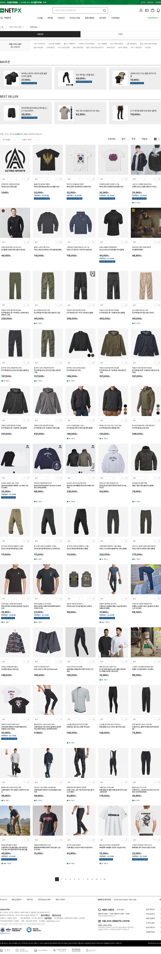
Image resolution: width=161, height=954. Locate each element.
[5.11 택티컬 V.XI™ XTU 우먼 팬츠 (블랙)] (80, 286)
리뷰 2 (138, 203)
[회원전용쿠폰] (147, 10)
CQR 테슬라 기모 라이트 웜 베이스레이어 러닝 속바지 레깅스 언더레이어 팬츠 (47, 728)
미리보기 (24, 179)
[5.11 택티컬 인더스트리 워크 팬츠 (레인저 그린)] (48, 343)
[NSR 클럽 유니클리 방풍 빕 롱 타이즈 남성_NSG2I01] (113, 763)
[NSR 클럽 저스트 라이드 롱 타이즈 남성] (113, 700)
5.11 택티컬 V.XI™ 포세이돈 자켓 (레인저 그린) (112, 371)
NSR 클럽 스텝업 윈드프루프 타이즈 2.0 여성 (80, 670)
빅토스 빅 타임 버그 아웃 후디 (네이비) (79, 250)
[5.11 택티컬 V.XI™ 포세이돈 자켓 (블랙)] (15, 401)
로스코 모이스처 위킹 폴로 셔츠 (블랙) (111, 250)
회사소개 (3, 900)
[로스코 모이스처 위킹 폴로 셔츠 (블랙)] (113, 223)
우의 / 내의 (136, 47)
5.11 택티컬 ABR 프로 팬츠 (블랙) (143, 111)
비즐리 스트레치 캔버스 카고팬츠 (142, 669)
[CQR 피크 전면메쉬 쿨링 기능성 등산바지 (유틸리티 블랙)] (113, 579)
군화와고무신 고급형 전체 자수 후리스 (144, 187)
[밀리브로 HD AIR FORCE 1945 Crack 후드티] (113, 459)
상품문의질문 (150, 932)
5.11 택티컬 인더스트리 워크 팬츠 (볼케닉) (15, 370)
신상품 (40, 18)
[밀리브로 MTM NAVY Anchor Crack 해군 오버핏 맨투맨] (48, 459)
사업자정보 (48, 918)
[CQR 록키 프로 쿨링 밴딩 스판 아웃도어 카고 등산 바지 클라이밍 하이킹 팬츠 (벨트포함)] (15, 821)
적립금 (144, 139)
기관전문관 (115, 18)
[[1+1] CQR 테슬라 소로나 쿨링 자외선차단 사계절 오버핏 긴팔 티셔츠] (113, 642)
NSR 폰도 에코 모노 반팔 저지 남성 (78, 727)
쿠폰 (133, 139)
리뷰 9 (9, 863)
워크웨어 (102, 18)
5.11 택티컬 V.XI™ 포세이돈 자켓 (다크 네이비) (145, 371)
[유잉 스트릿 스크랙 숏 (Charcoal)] (48, 642)
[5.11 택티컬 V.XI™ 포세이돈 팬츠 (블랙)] (113, 286)
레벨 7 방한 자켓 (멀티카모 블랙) (142, 486)
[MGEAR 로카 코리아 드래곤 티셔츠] (146, 821)
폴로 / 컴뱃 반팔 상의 (94, 47)
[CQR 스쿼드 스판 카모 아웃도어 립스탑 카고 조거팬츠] (80, 763)
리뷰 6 (7, 381)
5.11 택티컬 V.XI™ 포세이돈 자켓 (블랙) (14, 428)
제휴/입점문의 (16, 900)
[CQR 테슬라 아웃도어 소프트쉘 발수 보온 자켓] (48, 763)
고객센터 (158, 2)
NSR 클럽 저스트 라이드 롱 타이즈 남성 (112, 727)
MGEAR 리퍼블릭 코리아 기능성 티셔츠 (112, 848)
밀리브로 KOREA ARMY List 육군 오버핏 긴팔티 (14, 487)
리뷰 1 (40, 559)
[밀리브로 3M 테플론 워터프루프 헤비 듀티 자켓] (80, 459)
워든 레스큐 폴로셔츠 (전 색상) (87, 111)
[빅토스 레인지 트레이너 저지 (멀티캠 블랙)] (48, 223)
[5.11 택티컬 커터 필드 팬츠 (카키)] (146, 286)
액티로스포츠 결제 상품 (8, 187)
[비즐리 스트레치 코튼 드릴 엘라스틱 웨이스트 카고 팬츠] (146, 579)
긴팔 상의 (131, 44)
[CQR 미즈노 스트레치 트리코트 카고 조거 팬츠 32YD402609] (146, 763)
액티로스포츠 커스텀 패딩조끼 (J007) (79, 606)
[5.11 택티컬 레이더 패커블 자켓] (113, 401)
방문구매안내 (45, 915)
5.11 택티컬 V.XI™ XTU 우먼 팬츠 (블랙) (80, 313)
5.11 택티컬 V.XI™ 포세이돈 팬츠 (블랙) (112, 313)
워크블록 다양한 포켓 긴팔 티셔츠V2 (13, 250)
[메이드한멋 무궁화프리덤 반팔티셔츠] (113, 160)
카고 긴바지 (64, 47)
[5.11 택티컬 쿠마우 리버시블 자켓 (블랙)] (80, 401)
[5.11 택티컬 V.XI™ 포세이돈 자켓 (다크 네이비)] (146, 343)
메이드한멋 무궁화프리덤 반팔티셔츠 (111, 187)
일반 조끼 (38, 47)
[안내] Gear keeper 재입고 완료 (125, 900)
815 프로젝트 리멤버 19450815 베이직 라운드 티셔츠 (47, 607)
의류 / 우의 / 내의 (15, 27)
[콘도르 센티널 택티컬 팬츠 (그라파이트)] (48, 522)
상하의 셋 (122, 47)
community (152, 18)
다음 (101, 879)
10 (96, 879)
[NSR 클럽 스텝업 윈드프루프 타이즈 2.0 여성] (80, 642)
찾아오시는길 (56, 915)
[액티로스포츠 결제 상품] (15, 160)
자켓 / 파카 (39, 44)
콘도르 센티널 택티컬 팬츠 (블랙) (77, 549)
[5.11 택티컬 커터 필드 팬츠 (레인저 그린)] (48, 286)
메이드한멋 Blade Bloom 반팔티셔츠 (46, 187)
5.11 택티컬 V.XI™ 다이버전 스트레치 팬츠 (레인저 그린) (15, 314)
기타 (148, 47)
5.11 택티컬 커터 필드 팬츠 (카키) (143, 313)
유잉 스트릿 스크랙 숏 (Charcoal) (45, 669)
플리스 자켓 (69, 44)
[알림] (158, 10)
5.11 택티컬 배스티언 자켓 (140, 428)
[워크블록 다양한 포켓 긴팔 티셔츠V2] (15, 223)
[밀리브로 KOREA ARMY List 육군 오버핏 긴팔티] (15, 459)
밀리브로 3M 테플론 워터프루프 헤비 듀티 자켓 (80, 487)
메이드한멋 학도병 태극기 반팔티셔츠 (79, 187)
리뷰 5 (73, 381)
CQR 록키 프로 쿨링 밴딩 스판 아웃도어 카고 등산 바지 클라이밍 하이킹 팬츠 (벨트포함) (15, 849)
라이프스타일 (75, 18)
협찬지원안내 (150, 909)
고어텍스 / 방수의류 (86, 44)
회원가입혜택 (150, 918)
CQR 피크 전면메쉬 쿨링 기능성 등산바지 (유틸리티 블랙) (113, 607)
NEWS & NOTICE (104, 900)
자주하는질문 (150, 923)
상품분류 (40, 34)
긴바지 (50, 47)
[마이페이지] (141, 10)
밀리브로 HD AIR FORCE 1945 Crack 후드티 (112, 487)
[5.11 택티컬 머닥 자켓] (80, 343)
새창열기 (28, 179)
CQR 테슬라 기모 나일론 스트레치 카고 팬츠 (15, 791)
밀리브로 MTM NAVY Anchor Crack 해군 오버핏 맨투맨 (47, 487)
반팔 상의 (78, 47)
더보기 (159, 899)
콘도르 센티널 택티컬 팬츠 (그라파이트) (47, 549)
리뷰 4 (73, 438)
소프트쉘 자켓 (54, 44)
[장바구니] (153, 10)
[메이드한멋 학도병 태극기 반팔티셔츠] (80, 160)
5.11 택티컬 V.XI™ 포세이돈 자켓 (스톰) (46, 428)
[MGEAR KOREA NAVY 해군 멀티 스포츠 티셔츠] (48, 821)
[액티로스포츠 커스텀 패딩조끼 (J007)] (80, 579)
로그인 (143, 2)
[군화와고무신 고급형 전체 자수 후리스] (146, 160)
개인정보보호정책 (44, 900)
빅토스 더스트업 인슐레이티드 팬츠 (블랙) (113, 549)
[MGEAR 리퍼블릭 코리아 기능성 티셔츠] (113, 821)
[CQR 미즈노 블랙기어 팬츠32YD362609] (146, 700)
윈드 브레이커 (116, 44)
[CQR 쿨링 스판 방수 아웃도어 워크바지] (80, 821)
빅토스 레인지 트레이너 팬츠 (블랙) (143, 549)
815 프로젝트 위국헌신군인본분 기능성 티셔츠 (15, 607)
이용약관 (30, 900)
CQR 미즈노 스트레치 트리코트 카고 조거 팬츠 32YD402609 (145, 791)
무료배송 (111, 139)
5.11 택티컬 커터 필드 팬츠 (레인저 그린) (47, 313)
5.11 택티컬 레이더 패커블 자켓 (109, 428)
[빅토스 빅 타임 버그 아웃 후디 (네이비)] (80, 223)
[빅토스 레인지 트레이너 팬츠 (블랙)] (146, 522)
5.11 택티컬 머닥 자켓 (73, 370)
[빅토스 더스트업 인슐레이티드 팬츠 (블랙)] (113, 522)
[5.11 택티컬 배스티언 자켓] (146, 401)
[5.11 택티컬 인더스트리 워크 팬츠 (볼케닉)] (15, 343)
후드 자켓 (102, 44)
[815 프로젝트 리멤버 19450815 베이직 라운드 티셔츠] (48, 579)
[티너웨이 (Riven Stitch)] (15, 642)
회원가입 (150, 2)
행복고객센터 (60, 900)
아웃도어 (61, 18)
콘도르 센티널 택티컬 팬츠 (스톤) (12, 549)
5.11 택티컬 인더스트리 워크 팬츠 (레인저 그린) (47, 371)
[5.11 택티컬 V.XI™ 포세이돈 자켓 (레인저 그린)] (113, 343)
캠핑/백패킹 (89, 18)
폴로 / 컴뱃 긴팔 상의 (148, 44)
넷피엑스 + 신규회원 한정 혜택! (23, 2)
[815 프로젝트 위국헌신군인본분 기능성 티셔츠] (15, 579)
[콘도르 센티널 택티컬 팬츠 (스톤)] (15, 522)
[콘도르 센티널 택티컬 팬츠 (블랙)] (80, 522)
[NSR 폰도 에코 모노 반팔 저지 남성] (80, 700)
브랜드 (120, 34)
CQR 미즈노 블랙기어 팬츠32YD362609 (145, 728)
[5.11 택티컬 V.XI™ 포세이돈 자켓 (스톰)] (48, 401)
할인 (123, 139)
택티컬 (50, 18)
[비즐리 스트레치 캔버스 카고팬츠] (146, 642)
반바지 (111, 47)
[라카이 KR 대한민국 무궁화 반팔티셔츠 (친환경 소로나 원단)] (15, 700)
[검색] (104, 10)
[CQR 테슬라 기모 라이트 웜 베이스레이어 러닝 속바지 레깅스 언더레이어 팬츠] (48, 700)
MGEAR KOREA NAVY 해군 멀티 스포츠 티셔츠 (47, 849)
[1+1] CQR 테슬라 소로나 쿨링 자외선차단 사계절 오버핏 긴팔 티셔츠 (112, 670)
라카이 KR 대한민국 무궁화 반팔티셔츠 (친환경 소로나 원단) (14, 728)
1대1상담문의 (150, 914)
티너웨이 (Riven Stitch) (9, 669)
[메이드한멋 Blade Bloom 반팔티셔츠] (48, 160)
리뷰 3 (106, 559)
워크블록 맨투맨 (137, 250)
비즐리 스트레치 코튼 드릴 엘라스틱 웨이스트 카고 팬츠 (145, 607)
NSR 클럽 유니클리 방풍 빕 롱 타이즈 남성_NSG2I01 (113, 791)
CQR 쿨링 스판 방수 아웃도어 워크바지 (79, 848)
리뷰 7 (106, 680)
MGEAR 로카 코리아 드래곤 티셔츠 (143, 848)
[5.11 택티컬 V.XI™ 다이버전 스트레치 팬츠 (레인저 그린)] (15, 286)
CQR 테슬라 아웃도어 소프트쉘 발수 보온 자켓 (47, 791)
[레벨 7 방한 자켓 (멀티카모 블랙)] (146, 459)
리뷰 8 (73, 501)
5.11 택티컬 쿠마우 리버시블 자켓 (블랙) (80, 428)
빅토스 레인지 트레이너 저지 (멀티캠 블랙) (48, 250)
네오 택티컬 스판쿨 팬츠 (85, 75)
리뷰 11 (107, 622)
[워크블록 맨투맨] (146, 223)
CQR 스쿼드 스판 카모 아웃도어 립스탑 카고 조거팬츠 (80, 791)
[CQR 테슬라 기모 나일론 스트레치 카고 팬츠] (15, 763)
